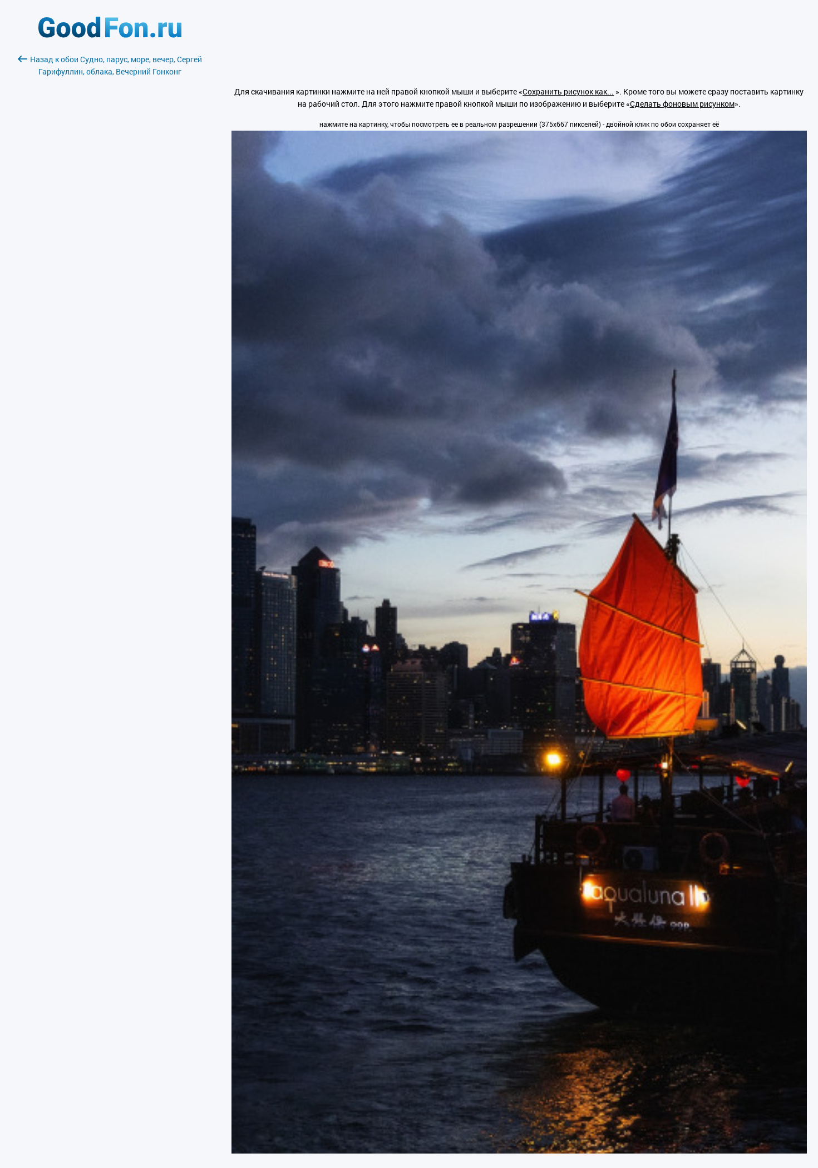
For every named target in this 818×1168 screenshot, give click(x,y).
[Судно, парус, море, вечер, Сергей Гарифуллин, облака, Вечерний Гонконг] (519, 1150)
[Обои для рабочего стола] (109, 34)
